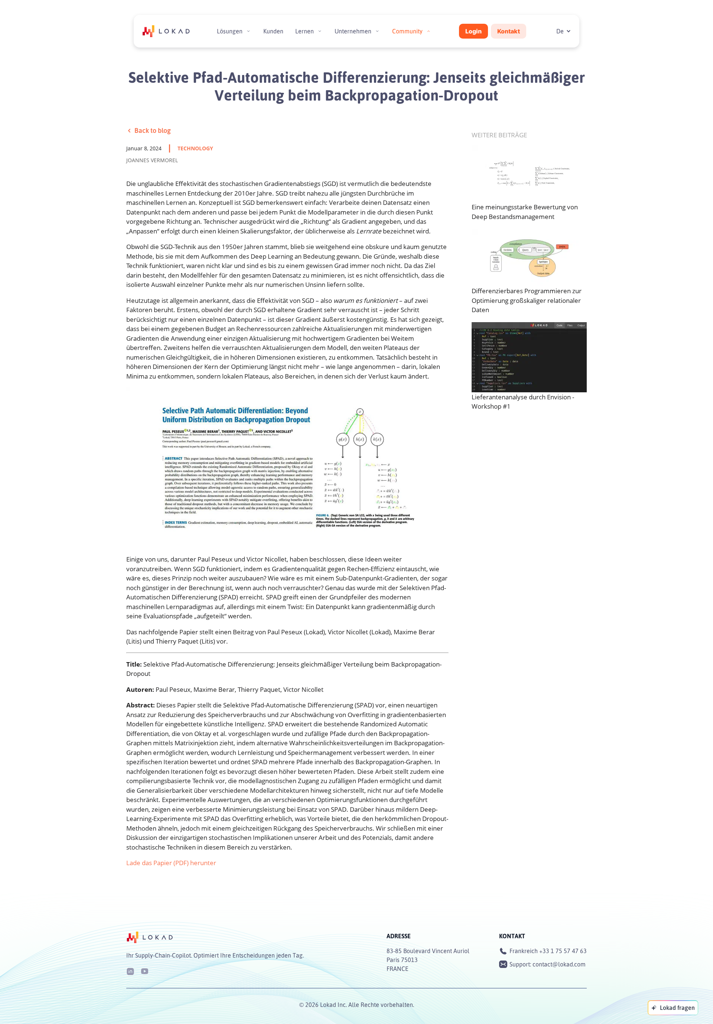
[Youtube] (144, 970)
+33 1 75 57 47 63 (563, 951)
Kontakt (508, 31)
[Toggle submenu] (248, 31)
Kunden (273, 31)
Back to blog (152, 130)
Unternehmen (353, 31)
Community (407, 31)
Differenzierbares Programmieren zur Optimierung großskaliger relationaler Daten (527, 300)
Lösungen (229, 31)
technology (195, 148)
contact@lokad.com (559, 964)
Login (473, 31)
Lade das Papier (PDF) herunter (171, 862)
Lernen (304, 31)
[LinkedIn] (130, 970)
